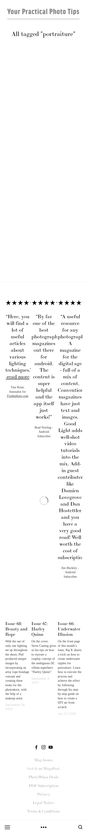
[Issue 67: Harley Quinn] (43, 614)
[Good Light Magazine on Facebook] (36, 747)
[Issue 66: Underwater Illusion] (70, 614)
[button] (75, 292)
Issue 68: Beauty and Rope (16, 629)
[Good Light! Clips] (50, 747)
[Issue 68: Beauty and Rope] (17, 614)
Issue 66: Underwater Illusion (69, 629)
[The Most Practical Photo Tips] (43, 747)
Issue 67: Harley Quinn (39, 629)
